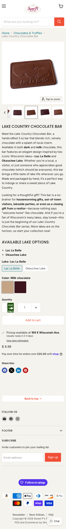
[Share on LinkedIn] (18, 370)
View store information (17, 340)
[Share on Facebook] (4, 370)
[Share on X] (11, 370)
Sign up (53, 457)
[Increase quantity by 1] (36, 307)
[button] (17, 112)
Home (6, 33)
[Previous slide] (5, 112)
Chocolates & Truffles (28, 33)
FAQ (51, 514)
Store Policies (37, 514)
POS (17, 522)
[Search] (59, 21)
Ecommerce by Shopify (38, 522)
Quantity (7, 299)
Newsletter (19, 514)
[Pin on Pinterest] (25, 370)
